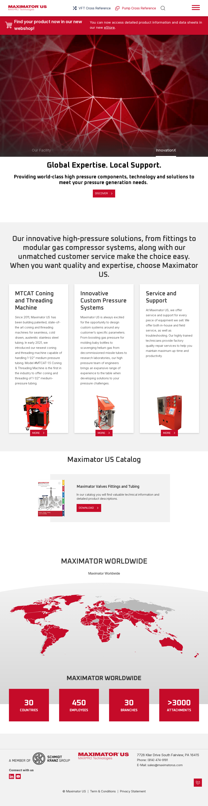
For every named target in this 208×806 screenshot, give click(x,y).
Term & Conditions (103, 791)
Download (86, 507)
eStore (109, 27)
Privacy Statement (133, 791)
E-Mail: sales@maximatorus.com (160, 765)
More (36, 433)
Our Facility (41, 150)
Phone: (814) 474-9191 (152, 760)
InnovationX (166, 150)
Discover (101, 193)
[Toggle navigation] (196, 7)
